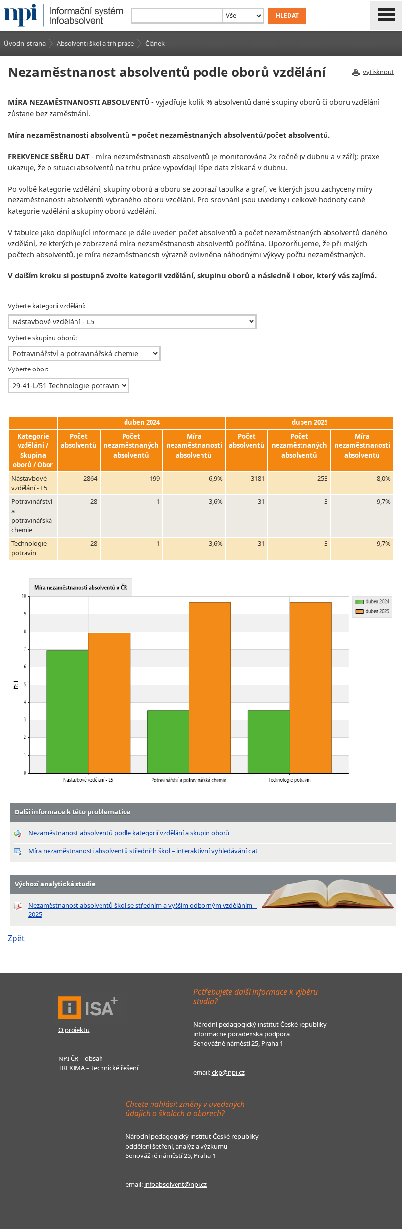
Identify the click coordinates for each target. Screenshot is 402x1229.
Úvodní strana (25, 43)
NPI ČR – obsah (80, 1058)
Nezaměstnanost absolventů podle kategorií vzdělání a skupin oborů (128, 832)
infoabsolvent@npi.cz (175, 1184)
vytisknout (378, 71)
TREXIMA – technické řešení (98, 1067)
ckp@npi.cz (228, 1072)
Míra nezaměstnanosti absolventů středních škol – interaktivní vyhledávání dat (143, 850)
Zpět (16, 938)
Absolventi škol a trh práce (95, 43)
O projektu (74, 1029)
